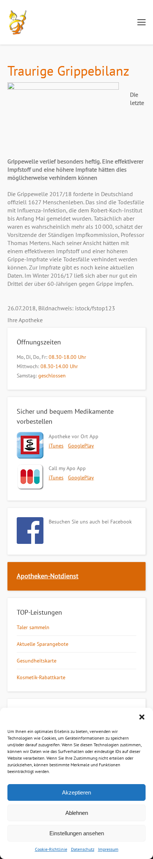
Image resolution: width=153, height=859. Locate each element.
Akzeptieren (76, 792)
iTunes (56, 445)
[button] (142, 717)
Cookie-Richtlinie (51, 849)
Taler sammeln (33, 627)
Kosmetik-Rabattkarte (41, 677)
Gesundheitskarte (36, 660)
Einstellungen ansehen (76, 833)
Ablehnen (76, 813)
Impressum (108, 849)
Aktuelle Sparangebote (42, 644)
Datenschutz (82, 849)
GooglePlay (81, 445)
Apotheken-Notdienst (47, 576)
